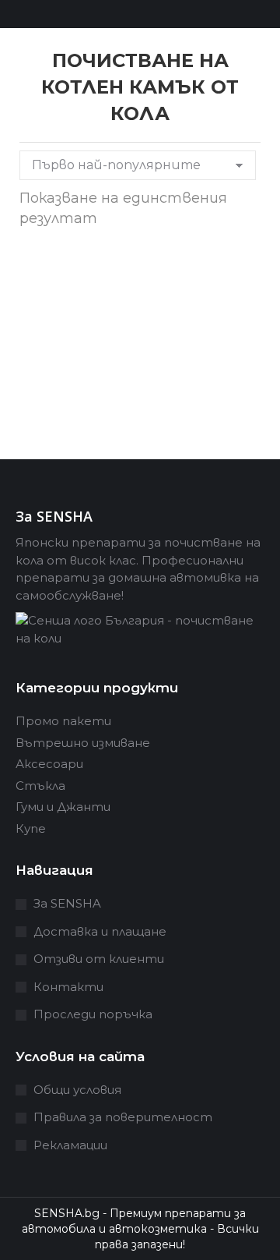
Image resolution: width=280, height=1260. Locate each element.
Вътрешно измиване (83, 742)
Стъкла (40, 785)
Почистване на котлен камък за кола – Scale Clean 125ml (72, 328)
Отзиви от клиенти (98, 958)
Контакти (68, 986)
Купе (31, 828)
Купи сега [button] (72, 422)
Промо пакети (63, 720)
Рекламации (70, 1145)
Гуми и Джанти (63, 806)
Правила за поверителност (122, 1117)
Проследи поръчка (92, 1014)
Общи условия (77, 1089)
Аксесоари (49, 763)
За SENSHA (67, 903)
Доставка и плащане (99, 931)
